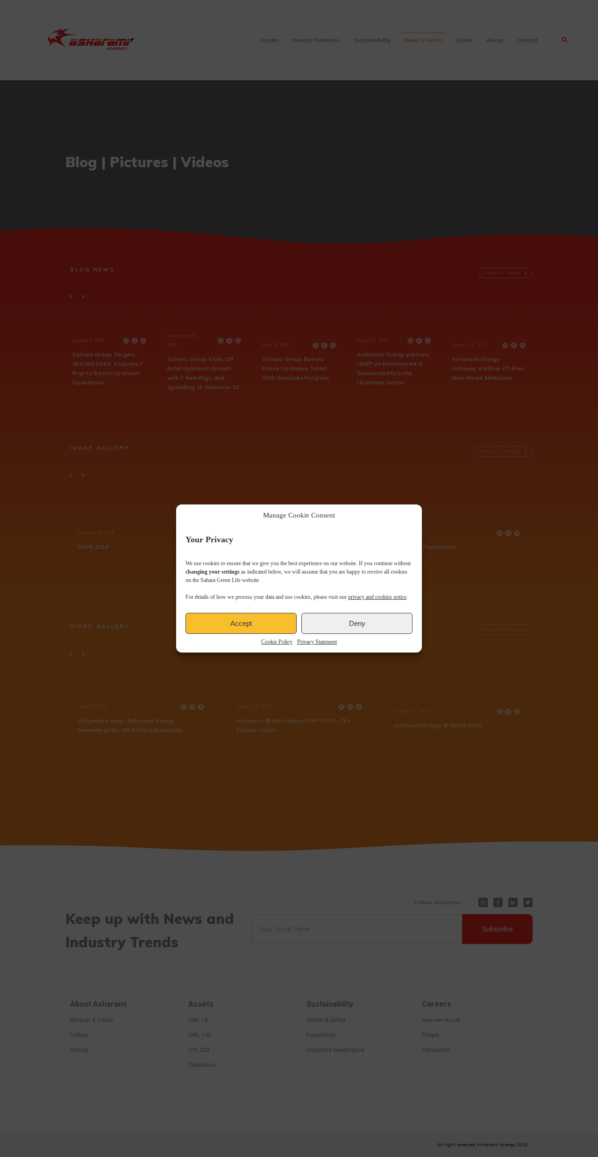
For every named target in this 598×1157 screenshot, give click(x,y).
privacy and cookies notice (377, 597)
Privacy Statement (317, 642)
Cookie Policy (276, 642)
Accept (241, 623)
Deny (357, 623)
